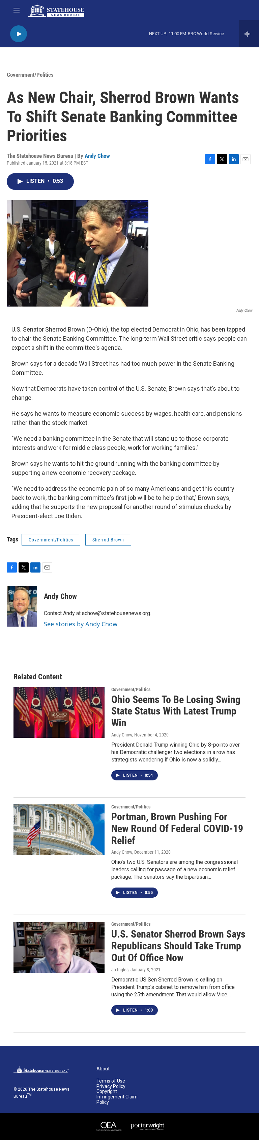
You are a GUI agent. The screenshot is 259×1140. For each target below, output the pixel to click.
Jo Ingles (119, 969)
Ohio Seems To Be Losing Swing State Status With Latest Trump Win (175, 711)
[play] (18, 34)
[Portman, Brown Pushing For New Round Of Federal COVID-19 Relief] (59, 829)
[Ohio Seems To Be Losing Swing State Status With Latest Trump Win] (59, 712)
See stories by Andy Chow (80, 624)
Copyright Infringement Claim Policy (117, 1097)
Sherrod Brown (108, 539)
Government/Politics (30, 74)
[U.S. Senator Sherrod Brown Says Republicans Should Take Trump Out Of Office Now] (59, 947)
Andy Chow (97, 155)
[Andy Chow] (22, 606)
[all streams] (249, 33)
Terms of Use (110, 1081)
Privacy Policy (110, 1086)
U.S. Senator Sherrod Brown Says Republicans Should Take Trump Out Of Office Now (178, 946)
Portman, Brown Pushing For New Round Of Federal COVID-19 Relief (177, 828)
